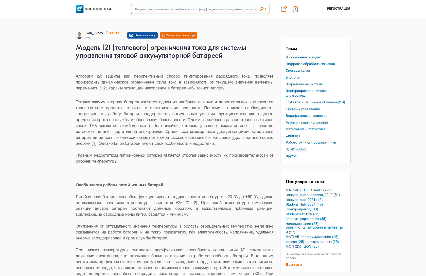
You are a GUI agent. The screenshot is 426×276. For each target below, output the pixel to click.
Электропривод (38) (302, 209)
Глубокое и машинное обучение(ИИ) (315, 102)
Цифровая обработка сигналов (310, 64)
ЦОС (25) (311, 246)
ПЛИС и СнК (296, 149)
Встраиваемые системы (304, 84)
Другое (291, 156)
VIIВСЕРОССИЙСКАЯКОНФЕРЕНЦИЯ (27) (314, 230)
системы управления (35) (306, 219)
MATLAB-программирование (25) (312, 237)
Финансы (293, 135)
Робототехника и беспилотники (311, 142)
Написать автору (145, 35)
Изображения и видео (303, 57)
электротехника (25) (323, 242)
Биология (293, 77)
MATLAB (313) (297, 190)
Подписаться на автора (180, 35)
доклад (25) (295, 242)
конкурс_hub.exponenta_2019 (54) (313, 195)
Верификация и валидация (307, 115)
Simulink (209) (322, 190)
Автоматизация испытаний (307, 122)
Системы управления (303, 109)
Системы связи (298, 70)
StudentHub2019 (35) (303, 214)
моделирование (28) (302, 224)
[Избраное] (296, 9)
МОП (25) (293, 246)
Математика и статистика (305, 129)
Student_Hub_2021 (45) (304, 204)
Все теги (294, 264)
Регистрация (338, 8)
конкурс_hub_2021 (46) (304, 200)
